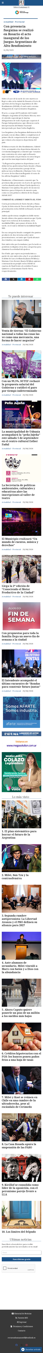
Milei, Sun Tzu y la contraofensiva (15, 876)
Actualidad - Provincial (14, 22)
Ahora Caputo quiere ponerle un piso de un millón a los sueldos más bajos (21, 1013)
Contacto (21, 1330)
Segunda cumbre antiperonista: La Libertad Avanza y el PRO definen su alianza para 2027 (19, 920)
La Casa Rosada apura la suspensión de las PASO (19, 1145)
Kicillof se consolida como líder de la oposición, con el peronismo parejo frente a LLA (20, 1189)
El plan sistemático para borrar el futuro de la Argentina (19, 834)
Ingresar (23, 1322)
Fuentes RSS (22, 1318)
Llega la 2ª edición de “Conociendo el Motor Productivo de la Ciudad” (18, 589)
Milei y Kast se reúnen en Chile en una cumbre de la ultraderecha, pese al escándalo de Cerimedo (19, 1102)
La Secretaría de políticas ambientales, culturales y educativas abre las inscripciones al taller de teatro (18, 491)
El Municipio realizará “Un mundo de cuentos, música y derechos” (20, 542)
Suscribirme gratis (21, 1259)
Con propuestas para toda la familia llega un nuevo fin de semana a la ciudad (21, 636)
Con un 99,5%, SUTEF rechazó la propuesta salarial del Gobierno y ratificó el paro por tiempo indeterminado (21, 385)
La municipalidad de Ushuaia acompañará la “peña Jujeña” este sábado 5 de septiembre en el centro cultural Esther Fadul (21, 438)
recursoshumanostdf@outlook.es (21, 1337)
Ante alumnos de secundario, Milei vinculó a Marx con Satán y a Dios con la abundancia (20, 967)
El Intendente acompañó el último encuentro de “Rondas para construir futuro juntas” (21, 684)
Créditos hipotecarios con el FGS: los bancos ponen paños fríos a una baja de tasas (21, 1057)
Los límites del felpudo (21, 1231)
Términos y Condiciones (22, 1326)
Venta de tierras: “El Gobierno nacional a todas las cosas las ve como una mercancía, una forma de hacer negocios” (21, 335)
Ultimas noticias (21, 1239)
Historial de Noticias (22, 1313)
